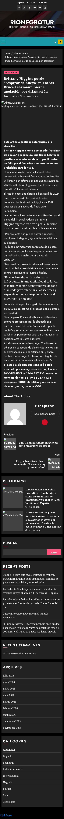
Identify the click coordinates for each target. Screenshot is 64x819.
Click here (6, 815)
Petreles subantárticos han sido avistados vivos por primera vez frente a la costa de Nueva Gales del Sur (43, 521)
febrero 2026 (10, 708)
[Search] (55, 42)
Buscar (10, 543)
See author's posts (44, 414)
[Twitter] (24, 7)
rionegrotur (32, 22)
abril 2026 (8, 695)
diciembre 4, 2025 (31, 96)
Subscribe (60, 42)
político (51, 489)
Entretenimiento (12, 769)
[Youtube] (40, 7)
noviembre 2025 (12, 727)
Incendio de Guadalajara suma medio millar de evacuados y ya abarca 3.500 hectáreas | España (42, 498)
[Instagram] (45, 7)
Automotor (9, 749)
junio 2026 (9, 682)
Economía (29, 489)
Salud (6, 795)
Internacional (11, 72)
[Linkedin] (29, 7)
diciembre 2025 (12, 721)
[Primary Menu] (3, 41)
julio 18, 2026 (34, 507)
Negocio (7, 782)
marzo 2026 (9, 701)
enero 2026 (9, 714)
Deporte (7, 756)
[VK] (34, 7)
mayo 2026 (9, 688)
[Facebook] (19, 7)
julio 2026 (8, 675)
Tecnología (9, 801)
